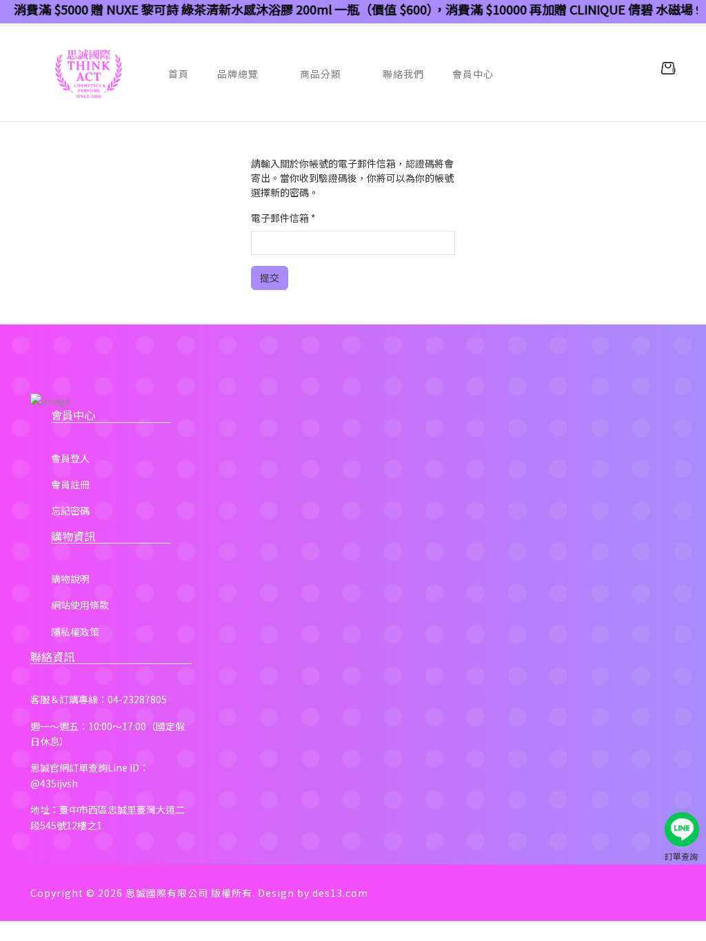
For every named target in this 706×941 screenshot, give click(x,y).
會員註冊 (70, 484)
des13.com (340, 893)
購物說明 (70, 579)
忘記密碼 (70, 510)
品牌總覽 (238, 74)
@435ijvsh (54, 783)
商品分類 (320, 74)
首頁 (178, 74)
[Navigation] (35, 73)
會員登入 (70, 458)
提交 (269, 278)
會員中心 (473, 74)
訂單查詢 (681, 856)
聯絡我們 (403, 74)
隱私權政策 (75, 632)
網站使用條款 (80, 605)
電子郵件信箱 (283, 218)
